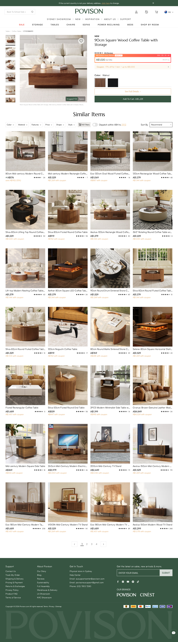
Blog (39, 575)
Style (70, 124)
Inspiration (92, 19)
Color (9, 124)
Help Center (75, 575)
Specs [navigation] (81, 99)
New (78, 19)
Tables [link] (8, 31)
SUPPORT (125, 19)
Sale (22, 24)
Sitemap (58, 606)
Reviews (40, 579)
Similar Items (89, 114)
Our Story (41, 571)
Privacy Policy (12, 590)
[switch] (95, 124)
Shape (59, 124)
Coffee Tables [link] (16, 31)
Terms (46, 606)
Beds (130, 24)
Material (21, 124)
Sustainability (43, 582)
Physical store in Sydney (81, 571)
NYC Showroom (44, 597)
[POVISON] (126, 594)
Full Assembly (43, 586)
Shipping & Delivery (15, 579)
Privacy (51, 606)
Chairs (71, 24)
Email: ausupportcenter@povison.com (87, 579)
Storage (37, 24)
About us (110, 19)
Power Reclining (109, 24)
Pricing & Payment (14, 582)
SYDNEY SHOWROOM (59, 19)
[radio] (95, 53)
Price (47, 124)
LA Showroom (43, 594)
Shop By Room (150, 24)
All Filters (86, 124)
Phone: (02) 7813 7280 (80, 586)
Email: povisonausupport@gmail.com (87, 582)
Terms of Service (13, 597)
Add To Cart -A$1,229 (133, 99)
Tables (55, 24)
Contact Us (11, 571)
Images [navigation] (72, 99)
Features (35, 124)
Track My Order (13, 575)
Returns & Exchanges (15, 586)
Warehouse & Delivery (47, 590)
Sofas (86, 24)
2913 (124, 124)
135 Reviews (108, 53)
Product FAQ (12, 594)
